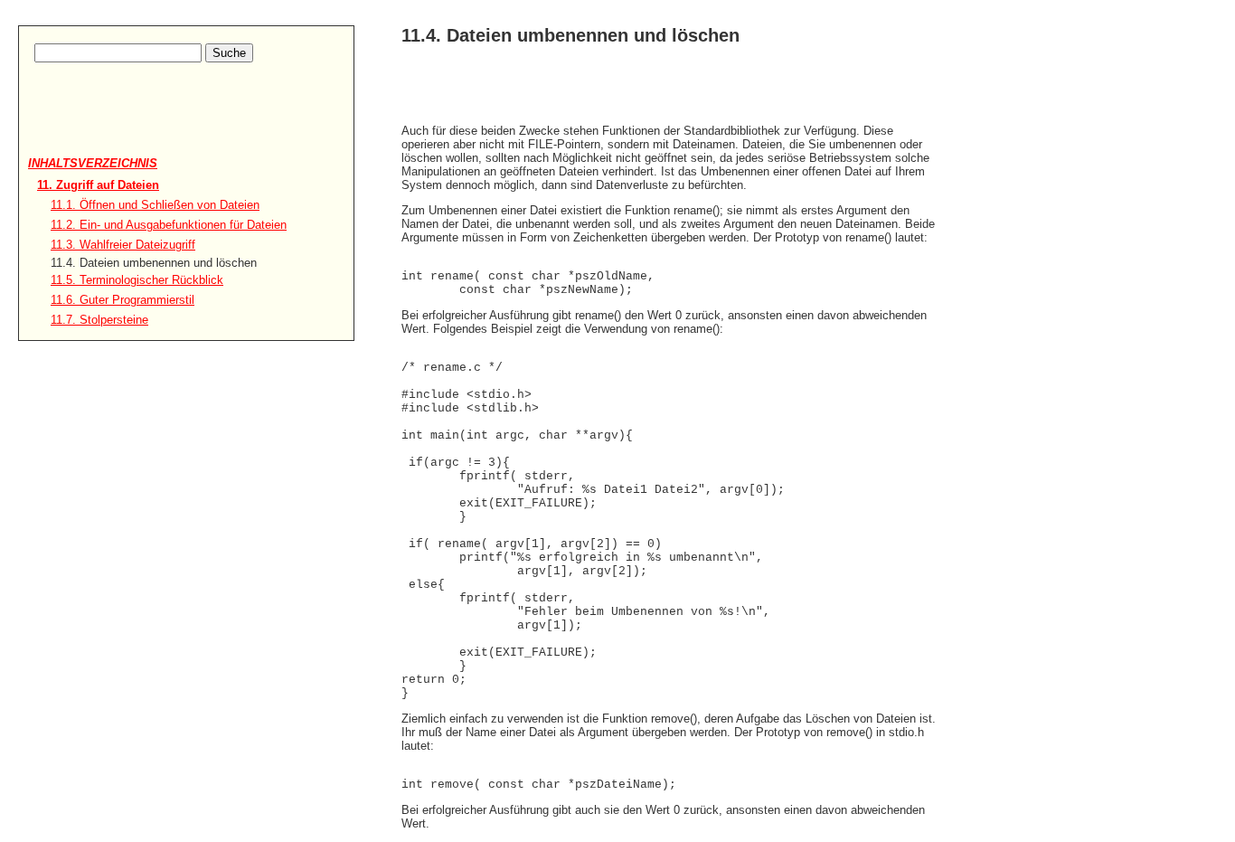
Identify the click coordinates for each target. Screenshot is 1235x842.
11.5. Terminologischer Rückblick (137, 280)
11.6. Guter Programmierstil (122, 300)
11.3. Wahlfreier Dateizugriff (123, 244)
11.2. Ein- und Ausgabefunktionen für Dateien (169, 225)
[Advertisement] (134, 127)
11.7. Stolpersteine (99, 319)
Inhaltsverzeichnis (92, 163)
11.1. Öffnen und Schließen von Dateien (155, 205)
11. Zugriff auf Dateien (98, 185)
